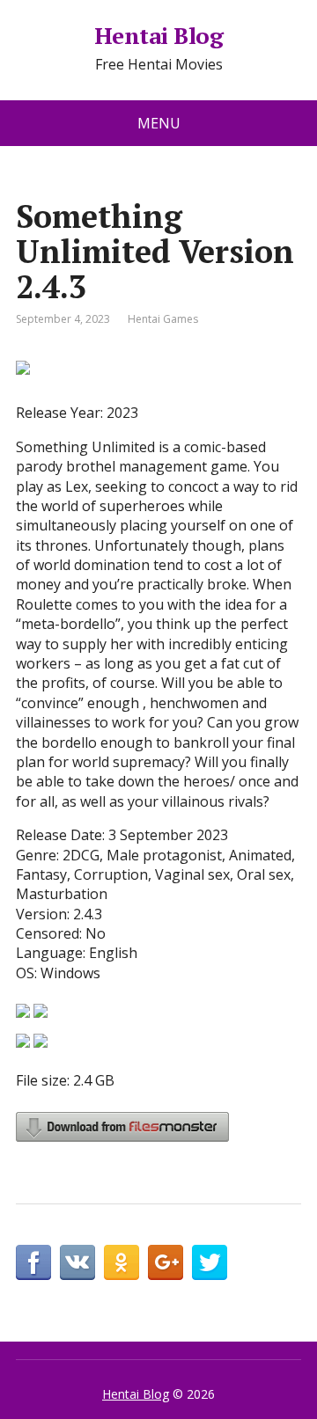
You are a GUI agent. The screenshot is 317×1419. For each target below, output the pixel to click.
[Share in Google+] (165, 1262)
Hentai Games (163, 318)
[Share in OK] (121, 1262)
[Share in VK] (77, 1262)
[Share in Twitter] (209, 1262)
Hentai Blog (158, 36)
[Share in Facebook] (33, 1262)
